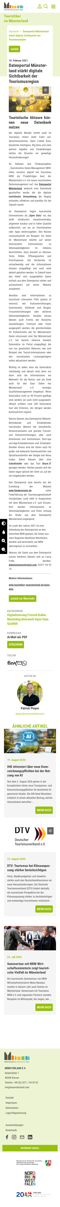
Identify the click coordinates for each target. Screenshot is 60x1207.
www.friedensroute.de (20, 490)
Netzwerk (27, 619)
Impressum (11, 1102)
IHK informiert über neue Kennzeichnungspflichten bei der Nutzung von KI (29, 771)
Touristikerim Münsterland (16, 18)
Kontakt (10, 1097)
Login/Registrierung (16, 1112)
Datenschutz (12, 1107)
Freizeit (32, 615)
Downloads (11, 1130)
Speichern (15, 644)
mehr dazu (44, 810)
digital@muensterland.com (23, 564)
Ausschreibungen (14, 1125)
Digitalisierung (17, 615)
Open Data (41, 619)
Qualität (12, 623)
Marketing (14, 619)
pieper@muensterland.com (30, 713)
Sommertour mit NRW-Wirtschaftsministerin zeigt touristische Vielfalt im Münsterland (28, 968)
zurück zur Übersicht (23, 598)
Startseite (14, 31)
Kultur (42, 615)
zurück (14, 49)
